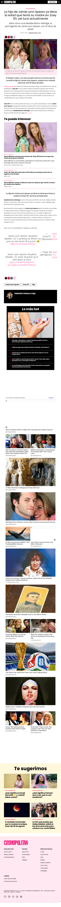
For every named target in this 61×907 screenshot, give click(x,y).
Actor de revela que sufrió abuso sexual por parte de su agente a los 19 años (28, 173)
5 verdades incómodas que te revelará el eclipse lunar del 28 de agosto (16, 824)
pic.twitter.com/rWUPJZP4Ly (22, 265)
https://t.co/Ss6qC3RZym (22, 244)
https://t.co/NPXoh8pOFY (22, 262)
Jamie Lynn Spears (12, 285)
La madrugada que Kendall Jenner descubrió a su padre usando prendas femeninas (31, 366)
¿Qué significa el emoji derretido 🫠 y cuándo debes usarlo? (15, 795)
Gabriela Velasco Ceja (35, 33)
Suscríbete (52, 2)
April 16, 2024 (54, 255)
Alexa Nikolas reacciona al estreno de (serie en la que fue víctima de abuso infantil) (29, 157)
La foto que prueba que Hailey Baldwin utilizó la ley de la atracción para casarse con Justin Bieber (43, 825)
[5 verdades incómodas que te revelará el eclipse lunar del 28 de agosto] (17, 810)
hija (33, 285)
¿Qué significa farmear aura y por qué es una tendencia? (42, 795)
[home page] (10, 2)
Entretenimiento (30, 8)
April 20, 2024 (54, 236)
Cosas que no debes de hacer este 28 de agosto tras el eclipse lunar (30, 353)
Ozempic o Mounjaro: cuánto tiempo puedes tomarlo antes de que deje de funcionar (29, 341)
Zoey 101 (29, 113)
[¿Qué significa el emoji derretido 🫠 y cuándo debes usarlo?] (17, 781)
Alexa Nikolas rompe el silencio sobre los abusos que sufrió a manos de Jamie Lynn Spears (29, 183)
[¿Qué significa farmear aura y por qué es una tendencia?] (44, 781)
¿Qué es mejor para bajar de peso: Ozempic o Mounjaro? (30, 347)
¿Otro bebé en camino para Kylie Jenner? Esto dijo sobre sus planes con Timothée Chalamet (30, 359)
